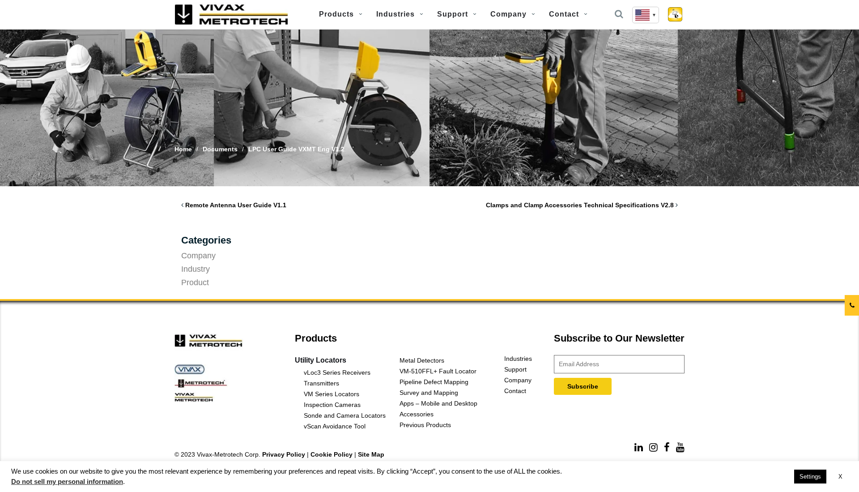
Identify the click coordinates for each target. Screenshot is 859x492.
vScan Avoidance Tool (335, 426)
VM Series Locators (331, 394)
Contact (564, 14)
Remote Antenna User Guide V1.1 (235, 205)
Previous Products (425, 424)
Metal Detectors (422, 360)
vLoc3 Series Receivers (337, 372)
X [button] (840, 476)
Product (195, 282)
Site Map (371, 454)
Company (508, 14)
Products (336, 14)
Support (452, 14)
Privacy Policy (283, 454)
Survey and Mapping (429, 392)
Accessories (417, 414)
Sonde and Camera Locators (345, 415)
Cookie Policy (331, 454)
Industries (395, 14)
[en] (645, 15)
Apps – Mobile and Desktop (438, 403)
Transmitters (321, 383)
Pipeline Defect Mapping (434, 381)
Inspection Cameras (332, 404)
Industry (195, 269)
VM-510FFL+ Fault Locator (438, 371)
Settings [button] (810, 476)
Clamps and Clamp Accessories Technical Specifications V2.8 (580, 205)
